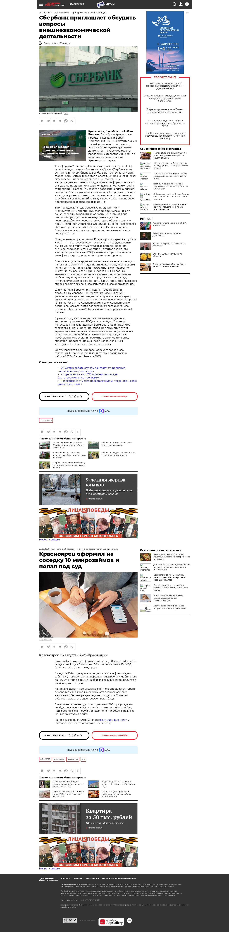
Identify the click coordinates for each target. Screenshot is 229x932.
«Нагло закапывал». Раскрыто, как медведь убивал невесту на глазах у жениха (170, 165)
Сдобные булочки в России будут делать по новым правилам (169, 265)
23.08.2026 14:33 (46, 549)
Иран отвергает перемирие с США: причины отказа (169, 224)
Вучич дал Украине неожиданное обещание (169, 245)
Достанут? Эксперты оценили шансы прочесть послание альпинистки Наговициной (171, 567)
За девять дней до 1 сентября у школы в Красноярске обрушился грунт (165, 123)
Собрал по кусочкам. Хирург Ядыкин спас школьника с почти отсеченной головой (171, 196)
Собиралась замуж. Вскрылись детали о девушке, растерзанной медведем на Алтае (169, 577)
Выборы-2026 (92, 878)
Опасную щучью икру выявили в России (167, 255)
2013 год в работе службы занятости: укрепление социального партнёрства (91, 369)
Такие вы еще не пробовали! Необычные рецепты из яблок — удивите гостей (165, 86)
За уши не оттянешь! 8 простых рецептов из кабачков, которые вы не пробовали (171, 556)
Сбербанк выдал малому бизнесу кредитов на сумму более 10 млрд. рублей (69, 465)
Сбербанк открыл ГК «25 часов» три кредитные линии (117, 443)
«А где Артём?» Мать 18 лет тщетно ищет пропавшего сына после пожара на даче (170, 207)
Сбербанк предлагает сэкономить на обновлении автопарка (118, 453)
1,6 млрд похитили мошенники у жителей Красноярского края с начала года (68, 794)
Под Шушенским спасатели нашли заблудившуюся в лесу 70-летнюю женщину (165, 136)
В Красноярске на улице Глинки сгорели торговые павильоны (165, 110)
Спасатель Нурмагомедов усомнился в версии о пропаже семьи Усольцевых (164, 98)
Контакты (65, 878)
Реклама (78, 878)
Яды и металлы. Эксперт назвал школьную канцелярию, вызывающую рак (168, 598)
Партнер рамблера (87, 920)
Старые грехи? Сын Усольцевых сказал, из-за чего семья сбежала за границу (170, 587)
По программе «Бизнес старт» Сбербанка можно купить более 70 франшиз (68, 445)
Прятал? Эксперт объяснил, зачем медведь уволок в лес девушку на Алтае (170, 176)
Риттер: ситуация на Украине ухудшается (167, 234)
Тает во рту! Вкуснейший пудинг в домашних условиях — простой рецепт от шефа (170, 155)
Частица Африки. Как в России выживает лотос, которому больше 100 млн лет (170, 186)
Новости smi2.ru (49, 539)
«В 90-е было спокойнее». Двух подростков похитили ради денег (169, 607)
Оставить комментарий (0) (114, 396)
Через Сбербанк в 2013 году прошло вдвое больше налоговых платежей (69, 455)
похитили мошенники (112, 719)
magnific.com (45, 639)
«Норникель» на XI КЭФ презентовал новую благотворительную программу (88, 376)
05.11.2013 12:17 (45, 13)
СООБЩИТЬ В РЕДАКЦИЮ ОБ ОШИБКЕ (119, 878)
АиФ (66, 113)
